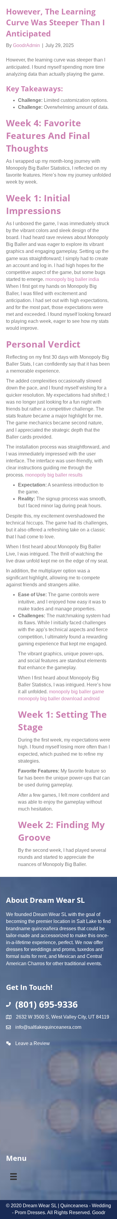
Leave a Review (32, 1043)
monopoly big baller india (72, 279)
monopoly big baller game (76, 691)
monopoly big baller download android (59, 698)
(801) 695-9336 (46, 1004)
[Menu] (13, 1175)
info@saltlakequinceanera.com (48, 1027)
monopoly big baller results (53, 474)
